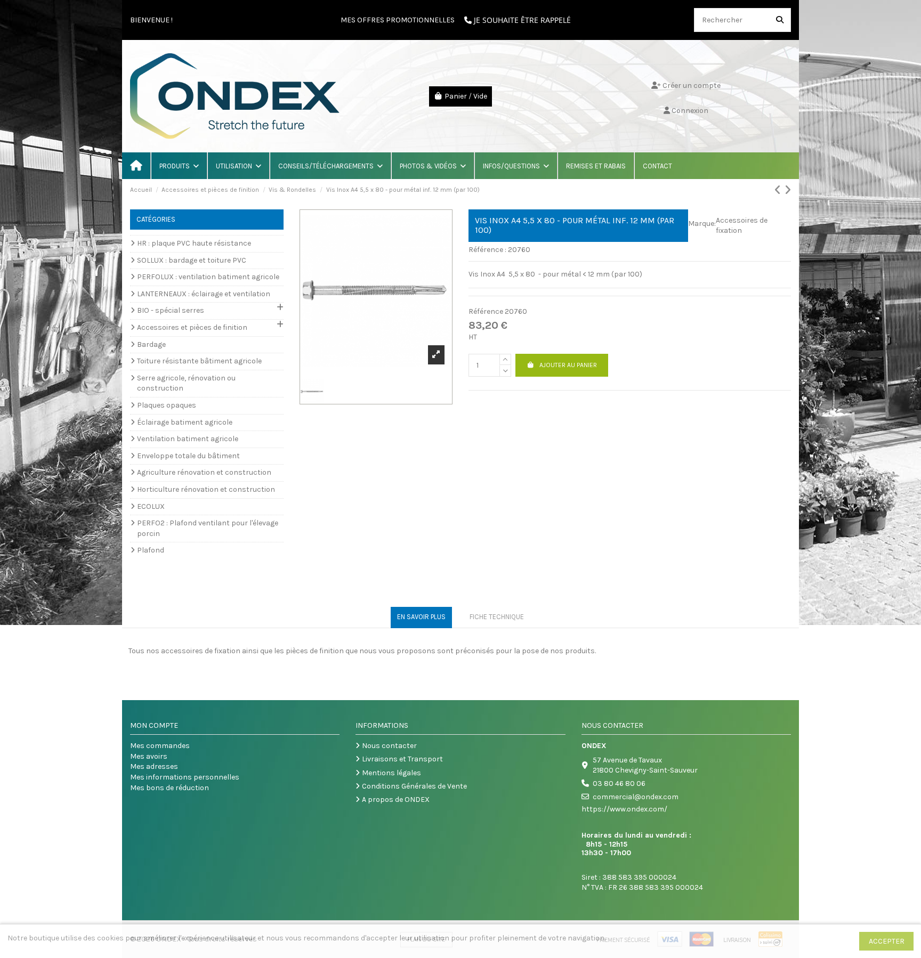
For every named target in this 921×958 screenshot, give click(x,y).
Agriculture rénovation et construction (204, 472)
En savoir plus (421, 617)
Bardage (151, 344)
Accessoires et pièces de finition (192, 327)
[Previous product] (779, 190)
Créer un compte (691, 85)
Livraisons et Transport (402, 759)
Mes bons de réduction (169, 787)
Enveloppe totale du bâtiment (188, 455)
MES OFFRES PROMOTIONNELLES (398, 20)
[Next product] (787, 190)
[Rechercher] (780, 20)
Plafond (150, 550)
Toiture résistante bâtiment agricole (199, 361)
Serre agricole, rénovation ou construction (186, 383)
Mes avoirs (148, 756)
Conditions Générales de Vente (414, 786)
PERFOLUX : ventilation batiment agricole (208, 276)
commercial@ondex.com (635, 796)
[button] (178, 165)
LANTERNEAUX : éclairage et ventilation (203, 293)
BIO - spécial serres (170, 310)
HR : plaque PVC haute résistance (194, 243)
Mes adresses (154, 766)
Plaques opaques (166, 405)
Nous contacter (389, 745)
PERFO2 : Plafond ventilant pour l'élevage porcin (207, 528)
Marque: (702, 223)
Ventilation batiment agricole (187, 438)
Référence (485, 311)
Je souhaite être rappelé (521, 20)
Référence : (487, 249)
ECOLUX (151, 506)
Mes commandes (160, 745)
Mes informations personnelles (184, 777)
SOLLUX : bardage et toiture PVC (191, 260)
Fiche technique (497, 617)
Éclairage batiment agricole (184, 422)
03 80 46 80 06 (619, 783)
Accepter (886, 941)
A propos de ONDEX (396, 799)
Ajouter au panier (568, 365)
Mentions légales (391, 772)
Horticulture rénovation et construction (206, 489)
